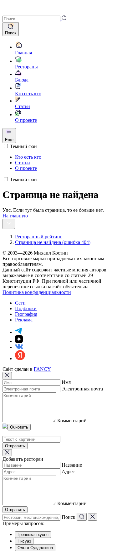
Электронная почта (82, 388)
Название (72, 465)
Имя (66, 382)
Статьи (22, 162)
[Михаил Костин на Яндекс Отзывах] (20, 358)
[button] (35, 18)
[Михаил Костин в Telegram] (18, 332)
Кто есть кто (28, 157)
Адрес (68, 471)
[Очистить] (92, 517)
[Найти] (82, 517)
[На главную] (11, 12)
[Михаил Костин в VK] (19, 347)
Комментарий (72, 420)
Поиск (68, 517)
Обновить (19, 427)
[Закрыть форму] (7, 375)
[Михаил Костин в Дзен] (19, 341)
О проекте (26, 168)
